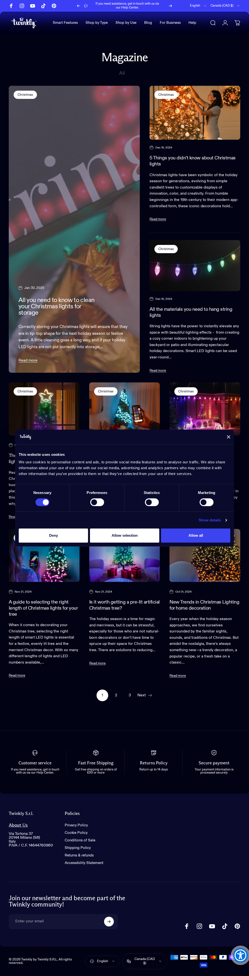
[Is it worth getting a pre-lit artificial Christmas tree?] (124, 555)
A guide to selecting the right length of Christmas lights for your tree (43, 608)
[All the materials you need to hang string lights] (195, 265)
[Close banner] (228, 437)
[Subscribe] (109, 921)
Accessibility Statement (84, 863)
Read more (27, 361)
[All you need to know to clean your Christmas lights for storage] (74, 229)
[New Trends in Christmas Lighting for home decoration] (204, 555)
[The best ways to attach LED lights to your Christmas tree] (44, 408)
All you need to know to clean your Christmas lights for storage (56, 306)
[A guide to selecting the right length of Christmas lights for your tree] (44, 555)
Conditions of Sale (80, 840)
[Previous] (78, 6)
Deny (53, 535)
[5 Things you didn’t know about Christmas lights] (195, 113)
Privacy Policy (76, 825)
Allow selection (125, 535)
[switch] (97, 502)
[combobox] (198, 6)
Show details (210, 520)
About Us (18, 825)
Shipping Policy (78, 848)
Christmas (25, 94)
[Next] (170, 6)
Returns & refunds (79, 855)
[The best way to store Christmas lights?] (124, 408)
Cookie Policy (76, 833)
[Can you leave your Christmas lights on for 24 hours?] (204, 408)
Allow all (195, 535)
